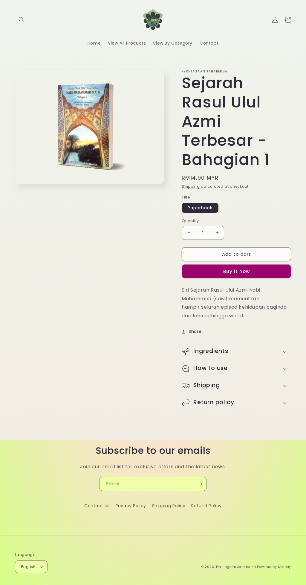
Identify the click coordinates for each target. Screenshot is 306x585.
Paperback (200, 208)
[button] (21, 19)
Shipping (191, 186)
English (28, 566)
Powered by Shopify (274, 567)
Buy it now (236, 271)
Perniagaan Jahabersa (236, 567)
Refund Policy (206, 506)
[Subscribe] (199, 484)
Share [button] (195, 331)
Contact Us (97, 506)
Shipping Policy (169, 506)
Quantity (190, 221)
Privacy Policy (131, 506)
